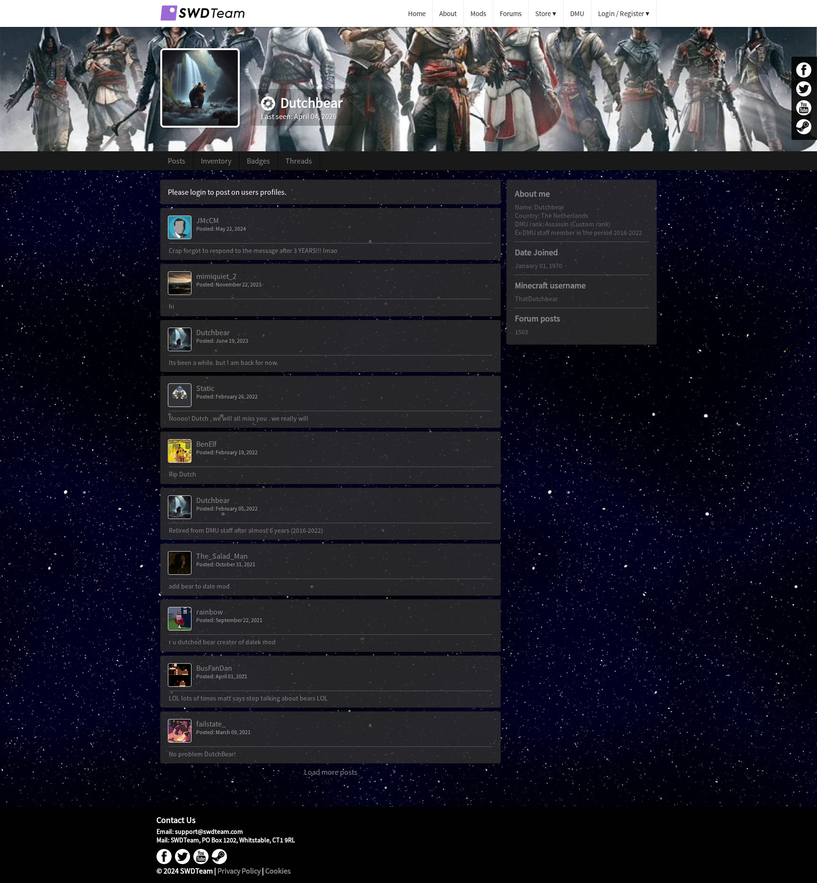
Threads (299, 160)
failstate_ (211, 723)
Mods (478, 13)
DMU (577, 13)
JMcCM (207, 220)
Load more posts (330, 772)
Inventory (216, 160)
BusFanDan (214, 668)
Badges (258, 160)
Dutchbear (213, 332)
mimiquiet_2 (216, 276)
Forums (510, 13)
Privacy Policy (239, 870)
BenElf (206, 444)
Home (417, 13)
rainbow (209, 611)
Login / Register (621, 13)
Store (543, 13)
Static (205, 388)
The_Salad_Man (222, 556)
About (448, 13)
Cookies (278, 870)
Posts (176, 160)
